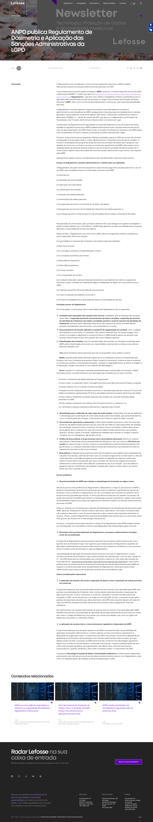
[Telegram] (141, 68)
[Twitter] (134, 68)
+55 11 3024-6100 (84, 805)
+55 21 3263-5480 (107, 807)
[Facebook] (127, 68)
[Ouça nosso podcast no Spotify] (40, 776)
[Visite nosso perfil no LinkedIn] (12, 776)
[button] (68, 3)
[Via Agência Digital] (140, 817)
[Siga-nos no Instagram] (19, 776)
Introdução (16, 84)
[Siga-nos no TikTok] (26, 776)
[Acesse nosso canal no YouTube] (33, 776)
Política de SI (62, 817)
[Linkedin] (131, 68)
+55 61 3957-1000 (130, 809)
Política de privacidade (49, 817)
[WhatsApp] (138, 68)
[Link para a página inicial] (17, 2)
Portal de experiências (74, 817)
